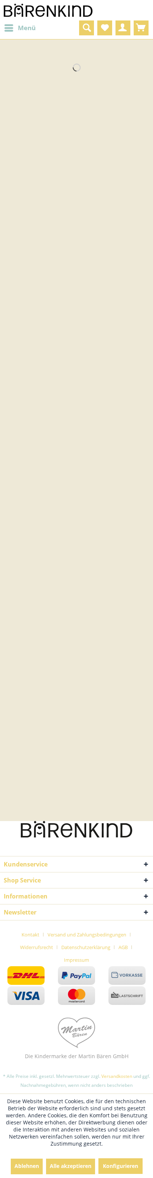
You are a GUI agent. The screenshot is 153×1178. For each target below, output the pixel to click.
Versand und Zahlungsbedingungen (87, 934)
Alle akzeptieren (70, 1165)
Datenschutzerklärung (85, 947)
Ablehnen (26, 1165)
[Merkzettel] (104, 27)
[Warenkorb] (141, 27)
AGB (123, 947)
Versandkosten (116, 1076)
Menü (27, 27)
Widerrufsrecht (36, 947)
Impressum (76, 960)
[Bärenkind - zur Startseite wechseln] (48, 10)
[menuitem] (19, 27)
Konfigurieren (120, 1165)
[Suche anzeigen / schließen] (86, 27)
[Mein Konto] (122, 27)
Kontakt (30, 934)
